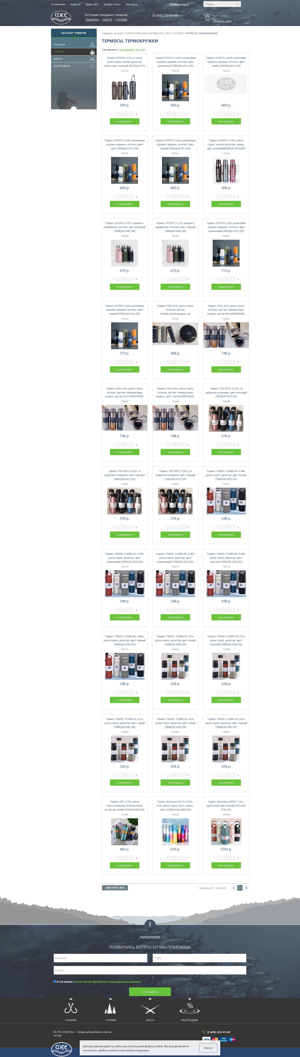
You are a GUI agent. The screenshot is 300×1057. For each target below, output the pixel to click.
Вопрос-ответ (112, 4)
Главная (107, 33)
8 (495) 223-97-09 (165, 15)
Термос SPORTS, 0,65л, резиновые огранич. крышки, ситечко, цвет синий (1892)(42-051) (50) (226, 61)
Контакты (131, 4)
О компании (58, 4)
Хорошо (208, 1047)
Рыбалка (92, 20)
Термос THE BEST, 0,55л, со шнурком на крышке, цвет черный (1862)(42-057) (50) (175, 475)
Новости (75, 4)
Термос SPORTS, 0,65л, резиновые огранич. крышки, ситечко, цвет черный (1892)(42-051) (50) (175, 144)
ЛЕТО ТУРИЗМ (174, 33)
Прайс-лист (92, 4)
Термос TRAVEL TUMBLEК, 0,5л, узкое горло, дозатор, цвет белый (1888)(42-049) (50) (175, 640)
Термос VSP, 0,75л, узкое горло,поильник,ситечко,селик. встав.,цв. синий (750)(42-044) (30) (124, 805)
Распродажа (62, 66)
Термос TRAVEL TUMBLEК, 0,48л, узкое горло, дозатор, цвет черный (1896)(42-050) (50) (124, 640)
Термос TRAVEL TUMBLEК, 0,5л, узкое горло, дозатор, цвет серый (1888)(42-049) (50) (125, 723)
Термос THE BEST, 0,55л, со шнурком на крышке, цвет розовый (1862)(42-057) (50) (226, 392)
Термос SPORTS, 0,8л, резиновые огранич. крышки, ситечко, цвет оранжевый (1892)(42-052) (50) (226, 227)
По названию (127, 49)
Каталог (118, 33)
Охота (58, 58)
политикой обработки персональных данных (108, 982)
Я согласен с (98, 982)
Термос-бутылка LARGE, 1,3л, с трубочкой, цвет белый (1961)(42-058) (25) (226, 805)
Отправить (150, 992)
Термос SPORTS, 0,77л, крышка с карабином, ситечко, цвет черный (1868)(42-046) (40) (175, 227)
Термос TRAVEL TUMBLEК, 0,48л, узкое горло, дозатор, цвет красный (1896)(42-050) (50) (226, 557)
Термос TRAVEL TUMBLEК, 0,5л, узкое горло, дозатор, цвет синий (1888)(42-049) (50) (175, 723)
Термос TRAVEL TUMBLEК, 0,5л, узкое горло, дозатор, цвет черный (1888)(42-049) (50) (226, 723)
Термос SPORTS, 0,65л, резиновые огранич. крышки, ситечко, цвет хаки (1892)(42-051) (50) (124, 144)
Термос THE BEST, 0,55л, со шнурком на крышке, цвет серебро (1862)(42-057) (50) (124, 475)
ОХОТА (107, 20)
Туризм (121, 20)
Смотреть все (114, 887)
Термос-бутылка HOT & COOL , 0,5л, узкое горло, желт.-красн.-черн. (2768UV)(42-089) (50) (175, 805)
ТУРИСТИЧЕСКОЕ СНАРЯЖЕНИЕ (144, 33)
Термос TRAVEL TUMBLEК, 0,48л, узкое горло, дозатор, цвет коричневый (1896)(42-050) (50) (175, 557)
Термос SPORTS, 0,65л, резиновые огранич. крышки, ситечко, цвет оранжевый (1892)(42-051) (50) (175, 61)
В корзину (124, 121)
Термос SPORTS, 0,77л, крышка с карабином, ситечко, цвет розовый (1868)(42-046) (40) (124, 227)
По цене (140, 49)
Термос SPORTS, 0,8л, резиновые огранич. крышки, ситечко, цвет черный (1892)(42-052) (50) (124, 309)
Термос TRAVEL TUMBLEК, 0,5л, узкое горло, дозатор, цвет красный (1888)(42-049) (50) (226, 640)
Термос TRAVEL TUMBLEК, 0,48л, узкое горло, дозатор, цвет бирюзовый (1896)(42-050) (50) (124, 557)
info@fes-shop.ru (179, 4)
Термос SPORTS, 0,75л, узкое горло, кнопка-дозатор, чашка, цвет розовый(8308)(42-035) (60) (226, 144)
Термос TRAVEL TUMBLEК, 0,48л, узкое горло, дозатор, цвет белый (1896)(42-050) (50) (226, 475)
